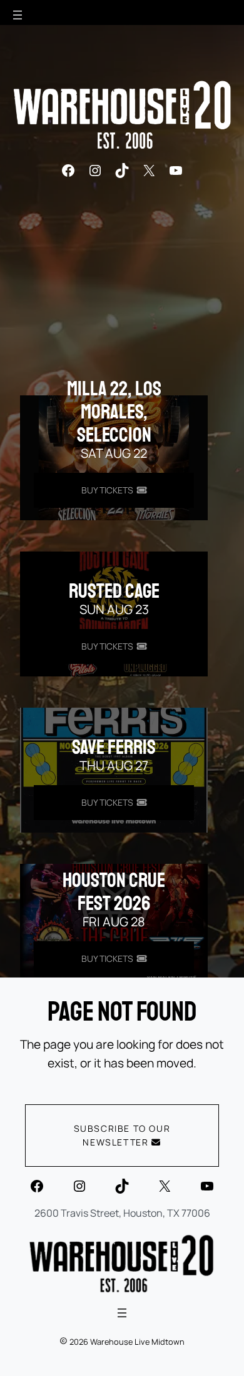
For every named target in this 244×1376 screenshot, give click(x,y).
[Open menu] (17, 14)
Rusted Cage (114, 591)
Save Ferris (114, 747)
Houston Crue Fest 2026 (114, 892)
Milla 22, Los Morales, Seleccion (114, 412)
